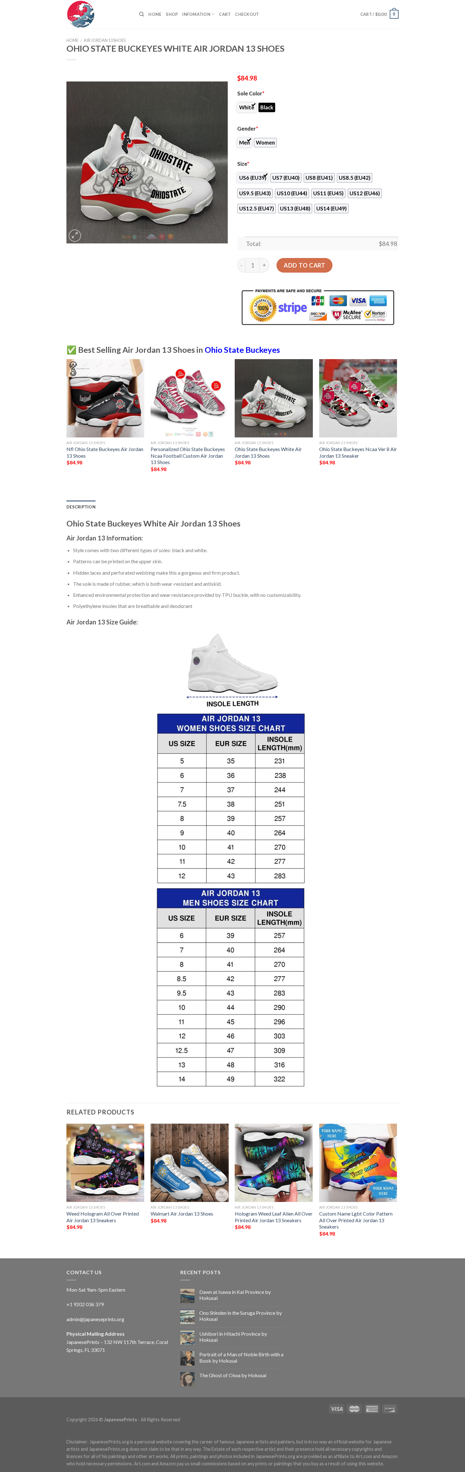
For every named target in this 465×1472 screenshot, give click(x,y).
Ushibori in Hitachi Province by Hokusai (233, 1337)
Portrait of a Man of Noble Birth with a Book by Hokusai (241, 1357)
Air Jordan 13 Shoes (105, 40)
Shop (172, 14)
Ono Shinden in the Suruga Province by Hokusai (240, 1316)
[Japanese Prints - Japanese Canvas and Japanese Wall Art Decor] (98, 14)
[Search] (141, 14)
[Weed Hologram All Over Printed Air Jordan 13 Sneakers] (105, 1163)
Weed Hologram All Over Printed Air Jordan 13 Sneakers (102, 1217)
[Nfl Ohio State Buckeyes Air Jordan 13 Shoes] (105, 398)
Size (243, 164)
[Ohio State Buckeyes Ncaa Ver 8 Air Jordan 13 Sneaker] (358, 398)
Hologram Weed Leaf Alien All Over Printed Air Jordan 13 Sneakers (274, 1217)
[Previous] (66, 421)
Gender (247, 129)
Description (81, 506)
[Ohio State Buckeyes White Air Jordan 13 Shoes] (274, 398)
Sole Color (250, 93)
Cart (225, 14)
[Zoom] (75, 235)
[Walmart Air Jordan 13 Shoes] (190, 1163)
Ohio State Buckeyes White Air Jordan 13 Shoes (268, 452)
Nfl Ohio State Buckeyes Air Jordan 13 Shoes (104, 452)
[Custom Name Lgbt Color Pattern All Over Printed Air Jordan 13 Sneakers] (358, 1163)
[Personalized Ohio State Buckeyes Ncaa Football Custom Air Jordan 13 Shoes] (190, 398)
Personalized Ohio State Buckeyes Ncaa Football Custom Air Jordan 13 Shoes (188, 455)
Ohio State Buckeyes (242, 349)
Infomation (196, 14)
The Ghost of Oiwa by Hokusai (232, 1375)
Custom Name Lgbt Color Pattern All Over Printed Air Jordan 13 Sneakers (356, 1220)
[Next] (396, 421)
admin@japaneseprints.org (95, 1319)
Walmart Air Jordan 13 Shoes (182, 1214)
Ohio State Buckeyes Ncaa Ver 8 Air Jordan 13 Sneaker (358, 452)
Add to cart (304, 265)
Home (154, 14)
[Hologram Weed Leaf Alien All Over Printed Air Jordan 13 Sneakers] (274, 1163)
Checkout (247, 14)
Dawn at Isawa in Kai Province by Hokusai (235, 1295)
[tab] (81, 506)
